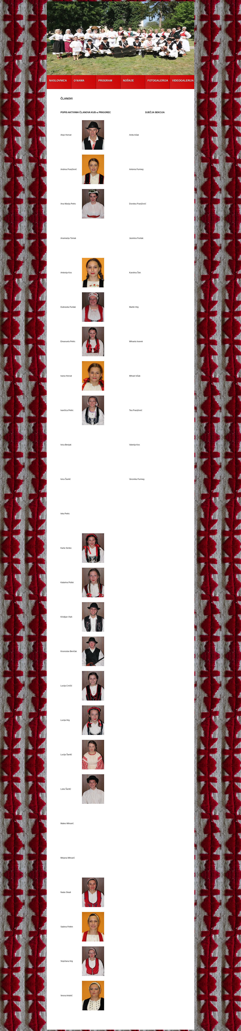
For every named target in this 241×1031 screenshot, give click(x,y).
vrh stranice (116, 1025)
